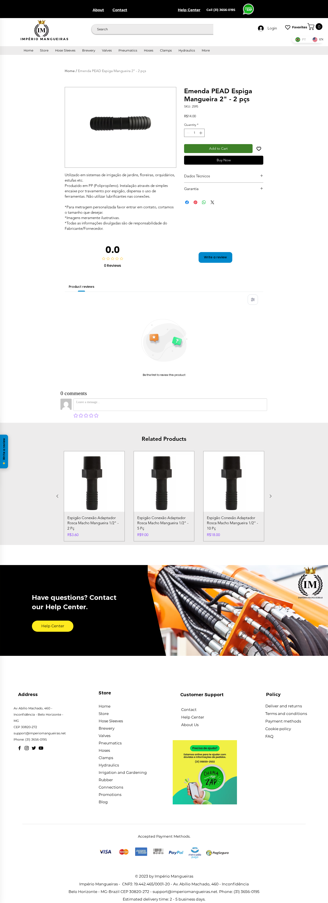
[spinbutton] (194, 133)
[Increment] (201, 133)
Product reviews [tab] (81, 286)
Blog (103, 802)
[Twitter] (34, 748)
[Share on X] (212, 202)
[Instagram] (26, 748)
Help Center (193, 717)
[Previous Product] (57, 496)
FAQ (269, 736)
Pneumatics (110, 743)
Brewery (106, 728)
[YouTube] (41, 748)
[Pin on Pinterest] (195, 202)
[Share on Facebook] (187, 202)
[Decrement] (187, 133)
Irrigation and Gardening (123, 772)
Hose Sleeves (111, 721)
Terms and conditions (286, 713)
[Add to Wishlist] (258, 148)
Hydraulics (109, 765)
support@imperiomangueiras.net (40, 733)
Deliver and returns (284, 706)
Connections (111, 787)
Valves (104, 735)
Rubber (106, 780)
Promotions (110, 794)
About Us (190, 725)
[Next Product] (270, 496)
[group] (164, 496)
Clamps (106, 758)
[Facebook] (19, 748)
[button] (315, 26)
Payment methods (283, 721)
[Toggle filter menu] (253, 299)
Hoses (104, 750)
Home (70, 71)
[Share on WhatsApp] (204, 202)
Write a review (215, 257)
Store (104, 713)
